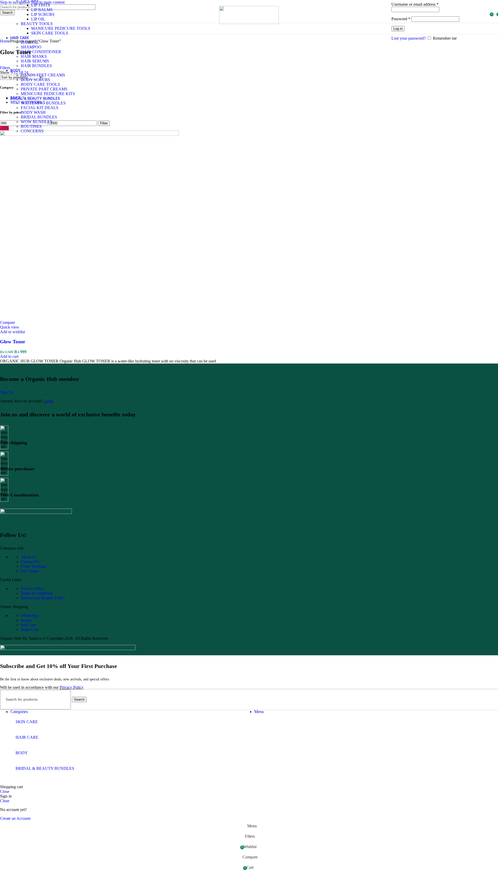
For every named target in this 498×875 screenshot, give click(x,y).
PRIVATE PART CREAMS (44, 89)
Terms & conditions (37, 593)
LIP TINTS (40, 5)
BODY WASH (33, 112)
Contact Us (30, 561)
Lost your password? (408, 38)
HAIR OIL (30, 42)
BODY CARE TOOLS (40, 84)
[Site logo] (249, 22)
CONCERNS (32, 131)
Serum (26, 620)
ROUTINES (31, 126)
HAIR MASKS (34, 56)
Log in (398, 29)
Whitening (29, 615)
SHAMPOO (31, 47)
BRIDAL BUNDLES (39, 117)
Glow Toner (12, 341)
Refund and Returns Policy (43, 598)
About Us (29, 557)
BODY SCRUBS (35, 79)
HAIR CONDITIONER (41, 51)
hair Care (28, 625)
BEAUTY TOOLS (37, 24)
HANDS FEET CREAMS (43, 75)
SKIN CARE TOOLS (49, 33)
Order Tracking (33, 566)
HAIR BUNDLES (36, 65)
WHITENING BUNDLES (43, 103)
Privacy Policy (33, 588)
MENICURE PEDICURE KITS (48, 93)
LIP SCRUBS (42, 14)
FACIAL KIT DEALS (39, 107)
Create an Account (15, 818)
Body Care (30, 629)
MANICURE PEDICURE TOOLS (60, 28)
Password (400, 19)
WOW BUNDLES (36, 121)
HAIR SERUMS (35, 61)
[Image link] (36, 512)
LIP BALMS (42, 10)
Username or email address (415, 4)
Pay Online (30, 571)
